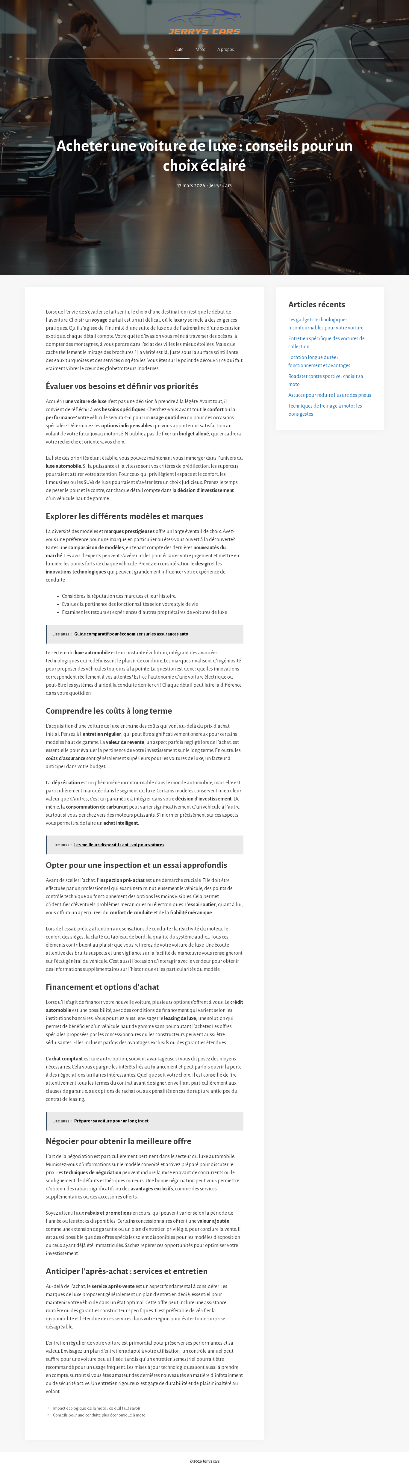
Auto (179, 49)
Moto (200, 49)
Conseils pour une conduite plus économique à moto (99, 1415)
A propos (225, 49)
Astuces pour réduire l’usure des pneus (329, 395)
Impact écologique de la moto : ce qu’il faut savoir (96, 1408)
